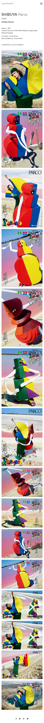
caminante (7, 3)
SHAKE (4, 18)
